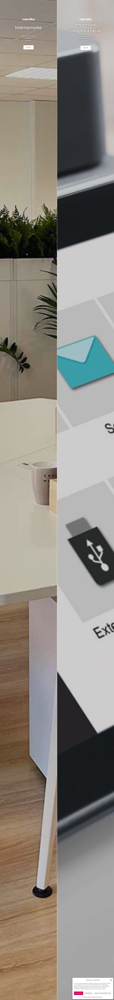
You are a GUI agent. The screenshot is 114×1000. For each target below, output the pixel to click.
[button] (111, 980)
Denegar (88, 993)
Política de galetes (87, 997)
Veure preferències (103, 993)
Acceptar (78, 993)
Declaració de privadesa (97, 997)
